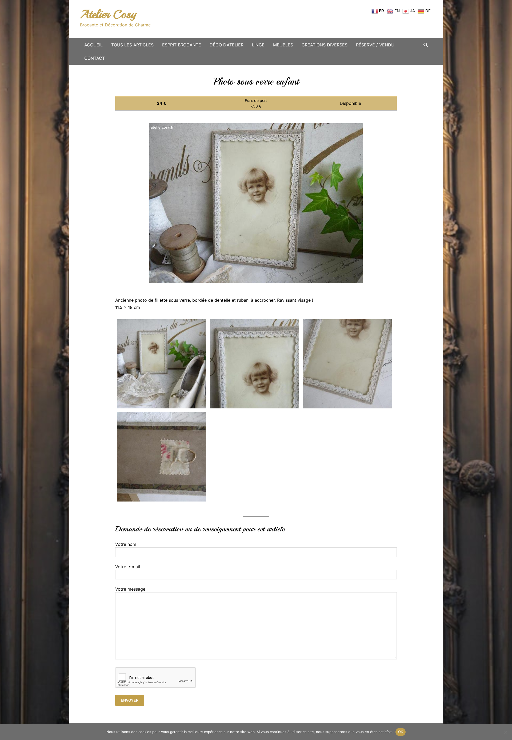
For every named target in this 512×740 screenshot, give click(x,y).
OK (400, 732)
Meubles (283, 44)
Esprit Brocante (181, 44)
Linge (258, 44)
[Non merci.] (505, 732)
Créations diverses (324, 44)
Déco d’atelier (226, 44)
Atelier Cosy (108, 14)
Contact (94, 58)
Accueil (93, 44)
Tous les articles (132, 44)
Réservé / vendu (375, 44)
